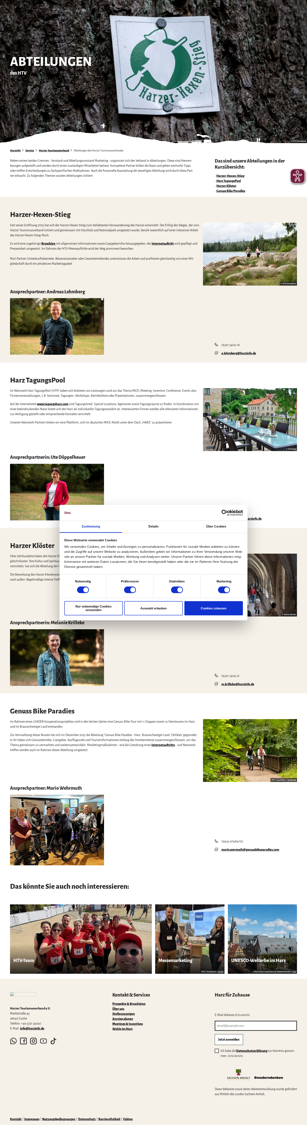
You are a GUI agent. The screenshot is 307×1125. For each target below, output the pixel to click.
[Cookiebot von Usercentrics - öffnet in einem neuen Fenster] (224, 513)
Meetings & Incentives (127, 1024)
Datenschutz (87, 1119)
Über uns (118, 1009)
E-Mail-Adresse (232, 1015)
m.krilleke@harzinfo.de (237, 684)
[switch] (130, 589)
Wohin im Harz (122, 1029)
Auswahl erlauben (153, 608)
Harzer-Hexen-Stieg (230, 176)
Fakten (128, 1119)
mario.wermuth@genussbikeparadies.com (250, 849)
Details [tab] (153, 526)
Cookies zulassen (213, 608)
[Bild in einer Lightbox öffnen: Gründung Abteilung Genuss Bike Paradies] (57, 830)
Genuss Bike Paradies (230, 191)
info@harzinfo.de (32, 1028)
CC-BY (220, 972)
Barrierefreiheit (109, 1119)
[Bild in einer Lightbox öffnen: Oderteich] (250, 254)
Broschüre (48, 243)
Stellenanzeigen (123, 1014)
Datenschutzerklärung (251, 1051)
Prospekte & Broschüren (129, 1004)
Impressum (31, 1119)
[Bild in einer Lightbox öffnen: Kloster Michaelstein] (250, 585)
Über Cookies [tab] (216, 526)
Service (29, 150)
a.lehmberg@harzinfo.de (238, 353)
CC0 (294, 972)
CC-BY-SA (292, 780)
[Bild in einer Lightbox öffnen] (57, 326)
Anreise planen (122, 1019)
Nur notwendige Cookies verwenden (93, 608)
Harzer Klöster (226, 186)
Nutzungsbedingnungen (58, 1119)
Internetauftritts (163, 745)
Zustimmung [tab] (91, 526)
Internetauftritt (163, 243)
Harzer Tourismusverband (54, 150)
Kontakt (16, 1119)
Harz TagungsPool (228, 181)
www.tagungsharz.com (52, 404)
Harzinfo (15, 150)
